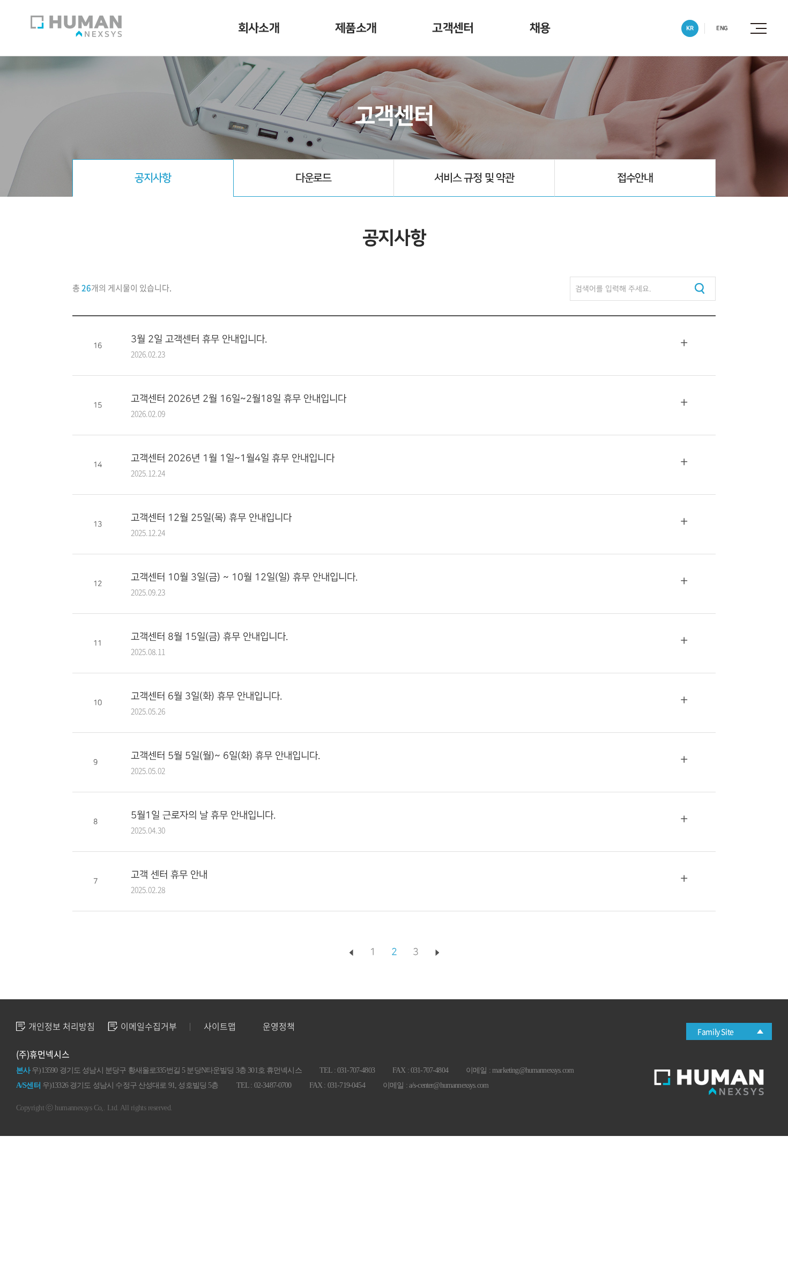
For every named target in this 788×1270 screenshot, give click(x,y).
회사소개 (258, 28)
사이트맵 (220, 1026)
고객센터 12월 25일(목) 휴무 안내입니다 (211, 518)
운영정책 (279, 1026)
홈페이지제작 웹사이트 (211, 1108)
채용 (540, 28)
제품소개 (355, 28)
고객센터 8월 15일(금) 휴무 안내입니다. (209, 637)
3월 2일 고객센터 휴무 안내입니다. (199, 339)
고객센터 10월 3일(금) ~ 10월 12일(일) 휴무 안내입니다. (244, 577)
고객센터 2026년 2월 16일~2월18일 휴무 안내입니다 (238, 398)
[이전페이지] (351, 953)
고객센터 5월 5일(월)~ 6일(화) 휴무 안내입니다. (225, 756)
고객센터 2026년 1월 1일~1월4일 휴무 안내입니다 (232, 458)
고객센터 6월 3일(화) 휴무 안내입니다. (206, 696)
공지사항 (152, 178)
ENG (722, 28)
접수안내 (635, 178)
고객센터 (452, 28)
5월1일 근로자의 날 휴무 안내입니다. (203, 815)
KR (689, 28)
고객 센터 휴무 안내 (169, 875)
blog (254, 1108)
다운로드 (313, 178)
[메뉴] (761, 28)
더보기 (684, 343)
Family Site (715, 1031)
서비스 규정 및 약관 (474, 178)
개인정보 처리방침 (61, 1026)
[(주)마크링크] (76, 26)
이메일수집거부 (149, 1026)
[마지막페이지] (437, 953)
